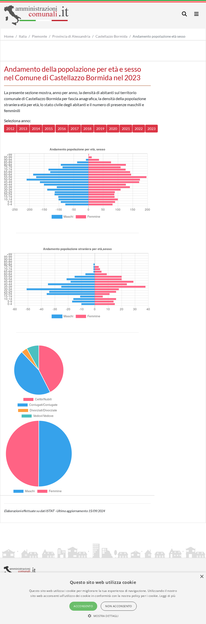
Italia (23, 36)
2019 (100, 128)
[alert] (103, 598)
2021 (126, 128)
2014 (36, 128)
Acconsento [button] (83, 606)
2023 (151, 128)
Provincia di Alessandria (71, 36)
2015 (49, 128)
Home (9, 36)
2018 (87, 128)
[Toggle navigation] (184, 14)
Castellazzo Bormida (111, 36)
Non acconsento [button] (118, 606)
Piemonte (39, 36)
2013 (23, 128)
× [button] (201, 577)
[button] (103, 615)
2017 (75, 128)
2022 (139, 128)
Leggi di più (168, 596)
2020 (113, 128)
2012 (10, 128)
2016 (62, 128)
